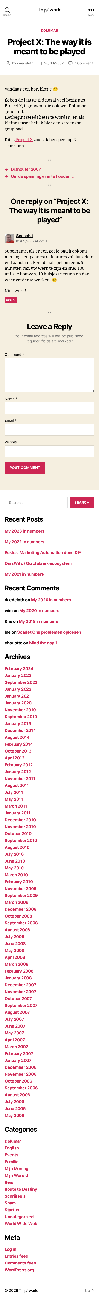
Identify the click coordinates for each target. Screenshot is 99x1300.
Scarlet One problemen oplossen (49, 632)
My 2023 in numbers (24, 531)
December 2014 (20, 730)
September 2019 (21, 716)
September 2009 (21, 895)
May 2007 (14, 1033)
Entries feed (16, 1256)
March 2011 (16, 806)
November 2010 (20, 826)
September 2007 (21, 1005)
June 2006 (15, 1108)
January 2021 (18, 696)
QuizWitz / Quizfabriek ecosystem (38, 563)
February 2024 (19, 668)
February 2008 (19, 971)
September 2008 (21, 923)
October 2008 (18, 916)
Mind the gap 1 (43, 642)
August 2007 (17, 1012)
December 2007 (20, 984)
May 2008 (14, 950)
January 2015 (18, 723)
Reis (9, 1182)
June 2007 (15, 1026)
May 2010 (14, 868)
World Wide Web (21, 1223)
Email (11, 420)
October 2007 (18, 998)
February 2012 (19, 764)
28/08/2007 (54, 63)
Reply (10, 300)
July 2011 (14, 792)
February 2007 (19, 1053)
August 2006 (17, 1094)
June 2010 (15, 861)
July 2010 (14, 854)
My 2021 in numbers (24, 574)
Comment (14, 355)
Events (11, 1154)
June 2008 (15, 943)
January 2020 (18, 703)
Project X (24, 140)
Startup (12, 1209)
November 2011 (20, 778)
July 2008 (14, 936)
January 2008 (18, 978)
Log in (10, 1249)
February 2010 (19, 881)
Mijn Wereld (16, 1175)
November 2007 (20, 991)
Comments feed (20, 1263)
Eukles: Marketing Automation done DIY (43, 552)
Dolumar (49, 30)
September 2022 (21, 682)
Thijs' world (50, 9)
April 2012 (14, 758)
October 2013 (18, 751)
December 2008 (21, 909)
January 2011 (17, 813)
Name (11, 399)
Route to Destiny (21, 1189)
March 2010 (16, 874)
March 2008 (16, 964)
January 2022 (18, 689)
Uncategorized (19, 1216)
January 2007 (18, 1060)
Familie (12, 1161)
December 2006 (21, 1067)
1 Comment (84, 63)
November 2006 (21, 1074)
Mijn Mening (16, 1168)
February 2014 (19, 744)
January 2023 (18, 675)
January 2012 (18, 771)
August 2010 (17, 847)
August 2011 (17, 785)
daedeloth (25, 63)
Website (11, 442)
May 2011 (14, 799)
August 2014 (17, 737)
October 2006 (18, 1081)
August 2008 (17, 929)
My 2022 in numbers (24, 541)
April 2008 (15, 957)
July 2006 (14, 1101)
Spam (10, 1203)
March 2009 (16, 902)
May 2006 (14, 1115)
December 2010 (20, 819)
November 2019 (20, 709)
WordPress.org (19, 1269)
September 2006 (21, 1088)
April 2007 (15, 1039)
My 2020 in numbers (51, 599)
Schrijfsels (15, 1196)
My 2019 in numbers (38, 621)
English (12, 1148)
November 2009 (21, 888)
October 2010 (18, 833)
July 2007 (14, 1019)
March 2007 (16, 1046)
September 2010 (21, 840)
